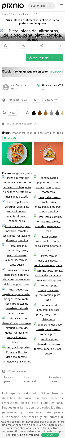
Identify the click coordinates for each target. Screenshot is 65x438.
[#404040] (57, 112)
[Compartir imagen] (41, 45)
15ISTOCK (10, 137)
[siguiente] (61, 30)
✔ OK (50, 434)
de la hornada (18, 99)
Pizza (12, 112)
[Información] (5, 45)
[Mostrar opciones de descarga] (59, 57)
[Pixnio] (13, 6)
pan (35, 99)
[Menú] (61, 5)
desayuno (51, 99)
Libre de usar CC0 (52, 85)
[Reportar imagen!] (59, 45)
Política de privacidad (25, 434)
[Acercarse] (23, 45)
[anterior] (4, 30)
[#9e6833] (45, 112)
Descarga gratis (43, 57)
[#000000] (34, 112)
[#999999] (51, 112)
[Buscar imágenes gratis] (51, 5)
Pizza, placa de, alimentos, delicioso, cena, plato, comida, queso (33, 21)
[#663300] (39, 112)
